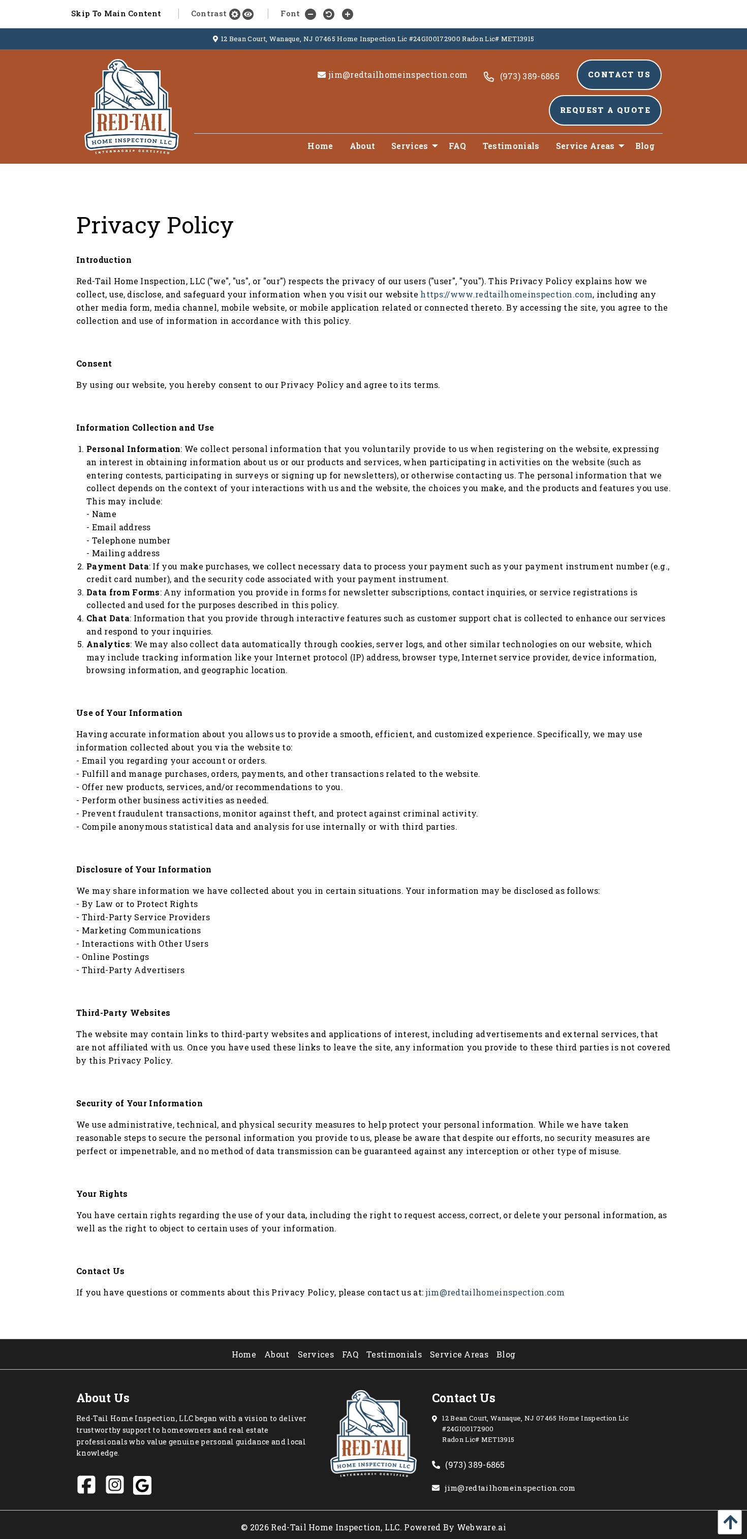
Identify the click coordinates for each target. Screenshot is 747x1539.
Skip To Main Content (116, 13)
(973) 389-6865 (475, 1464)
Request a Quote (605, 110)
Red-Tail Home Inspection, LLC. (336, 1527)
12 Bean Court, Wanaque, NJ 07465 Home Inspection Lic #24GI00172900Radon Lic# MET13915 (535, 1428)
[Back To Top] (727, 1522)
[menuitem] (320, 146)
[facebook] (90, 1488)
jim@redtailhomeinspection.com (495, 1292)
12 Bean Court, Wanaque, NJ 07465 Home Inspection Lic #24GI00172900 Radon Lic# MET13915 (378, 38)
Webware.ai (481, 1527)
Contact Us (619, 74)
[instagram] (119, 1488)
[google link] (146, 1487)
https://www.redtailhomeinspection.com (506, 294)
